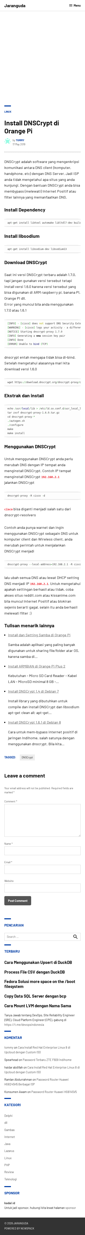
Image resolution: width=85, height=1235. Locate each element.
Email (8, 862)
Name (8, 843)
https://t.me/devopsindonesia (24, 1024)
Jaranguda (14, 5)
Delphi (8, 1115)
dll (5, 1122)
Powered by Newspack (19, 1228)
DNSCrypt (27, 757)
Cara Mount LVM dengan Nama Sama (37, 1005)
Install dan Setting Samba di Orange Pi (39, 635)
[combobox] (42, 937)
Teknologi (10, 1179)
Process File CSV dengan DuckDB (34, 971)
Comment (10, 801)
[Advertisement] (42, 55)
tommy (20, 140)
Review (9, 1172)
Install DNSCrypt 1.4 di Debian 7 (33, 691)
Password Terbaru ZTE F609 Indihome (47, 1060)
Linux (7, 111)
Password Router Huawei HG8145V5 (54, 1092)
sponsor (70, 1208)
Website (9, 881)
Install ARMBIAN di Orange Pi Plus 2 (36, 666)
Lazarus (9, 1151)
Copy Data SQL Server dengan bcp (35, 996)
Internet (9, 1137)
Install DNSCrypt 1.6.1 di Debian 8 (34, 722)
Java (7, 1144)
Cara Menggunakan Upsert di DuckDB (38, 962)
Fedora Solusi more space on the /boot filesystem (39, 984)
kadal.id (9, 1203)
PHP (7, 1165)
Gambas (9, 1130)
